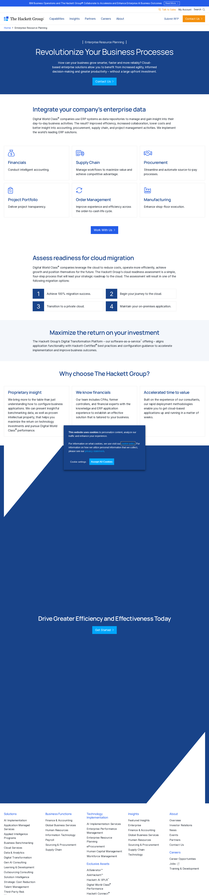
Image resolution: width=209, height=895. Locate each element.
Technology (135, 854)
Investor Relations (180, 825)
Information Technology (60, 835)
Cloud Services (13, 847)
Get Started (103, 630)
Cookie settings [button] (78, 461)
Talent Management (16, 886)
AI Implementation (15, 820)
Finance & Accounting (58, 820)
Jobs (172, 863)
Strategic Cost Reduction (19, 882)
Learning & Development (19, 867)
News (172, 830)
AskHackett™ (95, 875)
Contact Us (192, 18)
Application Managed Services (17, 827)
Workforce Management (102, 856)
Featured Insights (139, 820)
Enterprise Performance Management (102, 830)
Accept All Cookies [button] (102, 461)
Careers (106, 18)
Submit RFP (171, 18)
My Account (185, 9)
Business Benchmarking (18, 842)
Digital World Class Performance (99, 886)
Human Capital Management (104, 851)
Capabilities (56, 18)
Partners (90, 18)
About (120, 18)
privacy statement (94, 451)
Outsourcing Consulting (18, 872)
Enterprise (134, 825)
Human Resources (56, 830)
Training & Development (184, 868)
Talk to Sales (169, 9)
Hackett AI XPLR (98, 879)
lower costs (157, 123)
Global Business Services (60, 825)
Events (173, 835)
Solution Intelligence (16, 877)
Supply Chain (53, 849)
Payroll (49, 840)
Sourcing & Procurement (60, 844)
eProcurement (96, 846)
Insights (75, 18)
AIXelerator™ (95, 870)
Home (7, 27)
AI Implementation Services (104, 824)
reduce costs (112, 267)
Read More (170, 3)
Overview (175, 820)
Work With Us (103, 230)
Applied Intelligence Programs (16, 836)
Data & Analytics (14, 852)
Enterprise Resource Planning (99, 839)
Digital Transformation (75, 341)
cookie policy (128, 443)
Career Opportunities (182, 858)
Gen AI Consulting (15, 862)
